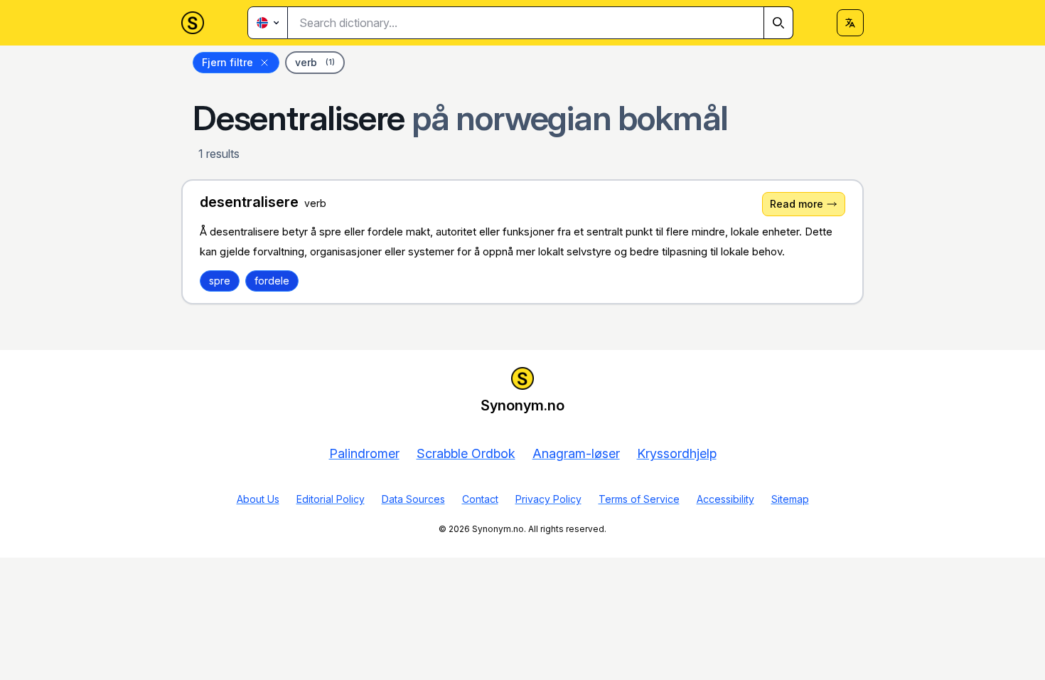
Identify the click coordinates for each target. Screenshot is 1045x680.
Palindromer (364, 453)
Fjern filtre (227, 62)
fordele (271, 281)
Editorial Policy (330, 499)
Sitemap (790, 499)
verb (315, 62)
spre (219, 281)
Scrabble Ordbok (466, 453)
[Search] (778, 22)
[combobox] (540, 22)
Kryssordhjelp (677, 453)
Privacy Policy (548, 499)
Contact (480, 499)
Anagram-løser (576, 453)
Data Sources (413, 499)
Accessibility (725, 499)
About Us (258, 499)
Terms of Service (639, 499)
